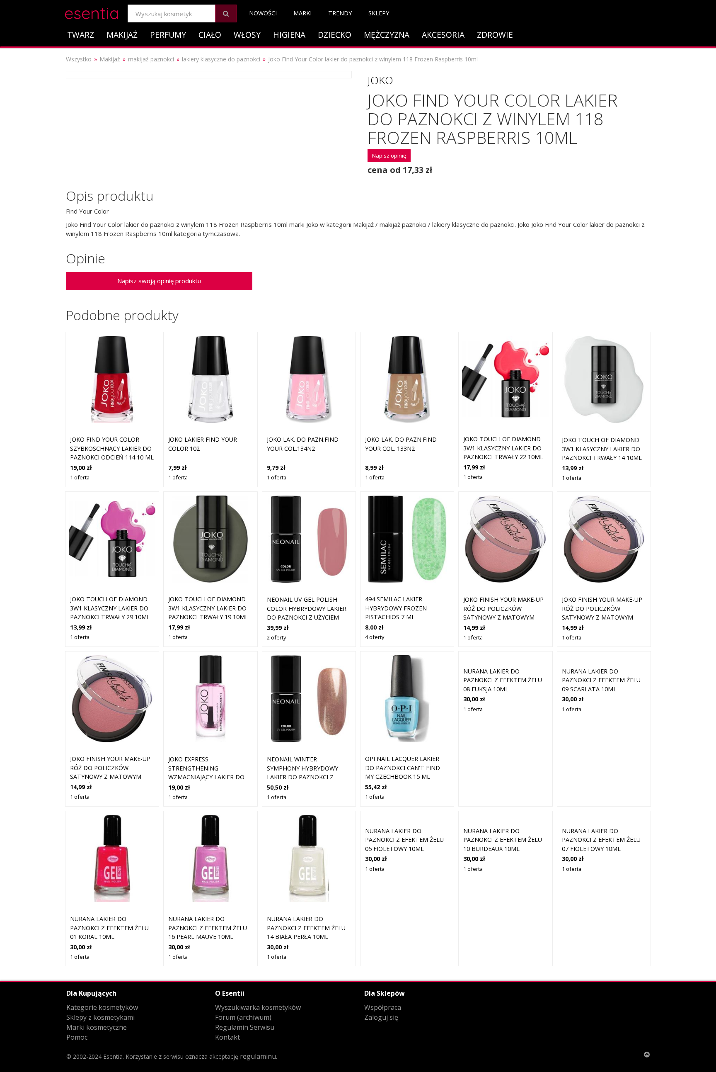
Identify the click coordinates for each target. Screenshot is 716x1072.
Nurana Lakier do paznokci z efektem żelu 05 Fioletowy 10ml (404, 840)
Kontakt (227, 1037)
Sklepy (378, 13)
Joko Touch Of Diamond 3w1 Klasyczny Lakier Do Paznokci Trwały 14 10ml (602, 449)
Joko (380, 80)
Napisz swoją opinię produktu (159, 281)
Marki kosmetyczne (96, 1027)
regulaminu (258, 1056)
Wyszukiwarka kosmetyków (258, 1007)
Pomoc (76, 1037)
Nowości (263, 13)
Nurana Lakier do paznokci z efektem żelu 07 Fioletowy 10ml (601, 840)
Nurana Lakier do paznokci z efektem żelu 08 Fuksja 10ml (502, 680)
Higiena (289, 34)
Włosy (247, 34)
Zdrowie (495, 34)
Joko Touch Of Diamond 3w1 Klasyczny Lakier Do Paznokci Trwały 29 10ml (110, 608)
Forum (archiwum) (243, 1017)
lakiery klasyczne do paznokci (221, 59)
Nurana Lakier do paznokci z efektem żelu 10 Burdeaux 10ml (502, 840)
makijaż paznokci (151, 59)
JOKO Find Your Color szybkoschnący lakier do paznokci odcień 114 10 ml (112, 448)
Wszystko (79, 59)
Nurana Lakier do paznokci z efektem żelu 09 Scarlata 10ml (601, 680)
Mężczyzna (386, 34)
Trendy (340, 13)
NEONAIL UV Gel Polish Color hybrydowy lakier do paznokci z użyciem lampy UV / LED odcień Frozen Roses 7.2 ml (306, 617)
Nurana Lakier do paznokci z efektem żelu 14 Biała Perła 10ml (306, 928)
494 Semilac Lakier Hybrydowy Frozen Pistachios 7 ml (396, 608)
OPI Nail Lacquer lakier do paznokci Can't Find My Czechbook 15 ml (402, 767)
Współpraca (382, 1007)
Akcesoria (443, 34)
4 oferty (374, 637)
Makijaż (122, 34)
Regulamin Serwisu (244, 1027)
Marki (302, 13)
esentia (91, 11)
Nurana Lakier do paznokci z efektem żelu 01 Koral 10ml (109, 928)
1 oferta (80, 477)
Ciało (209, 34)
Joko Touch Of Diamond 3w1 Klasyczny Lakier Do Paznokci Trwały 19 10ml (208, 608)
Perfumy (168, 34)
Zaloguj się (381, 1017)
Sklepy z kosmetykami (100, 1017)
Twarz (80, 34)
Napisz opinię (389, 155)
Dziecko (334, 34)
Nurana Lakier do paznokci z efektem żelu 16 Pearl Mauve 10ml (207, 928)
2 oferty (276, 637)
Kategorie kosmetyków (102, 1007)
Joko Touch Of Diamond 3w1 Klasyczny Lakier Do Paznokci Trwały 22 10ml (503, 448)
